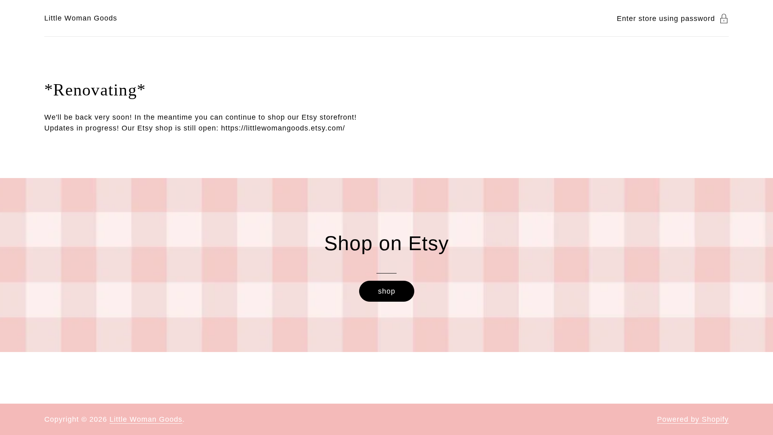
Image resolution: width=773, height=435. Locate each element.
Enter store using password (666, 18)
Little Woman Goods (80, 18)
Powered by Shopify (693, 419)
